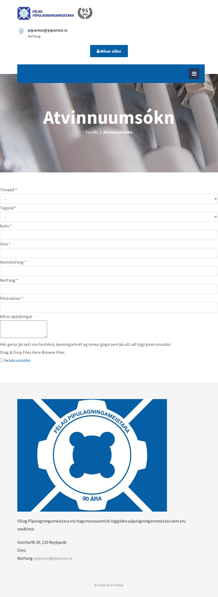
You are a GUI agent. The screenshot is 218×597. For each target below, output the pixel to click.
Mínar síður (110, 51)
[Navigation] (194, 73)
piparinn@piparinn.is (53, 558)
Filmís (119, 585)
